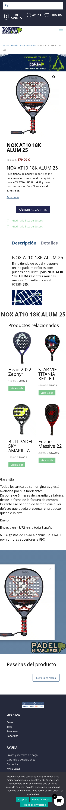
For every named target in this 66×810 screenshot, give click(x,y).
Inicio (6, 45)
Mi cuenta (16, 16)
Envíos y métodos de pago (22, 755)
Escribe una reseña (46, 677)
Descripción (24, 243)
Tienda (14, 45)
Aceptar (22, 799)
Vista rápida (17, 388)
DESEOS (57, 15)
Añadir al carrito (33, 210)
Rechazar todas (41, 799)
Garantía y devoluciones (21, 759)
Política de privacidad (34, 804)
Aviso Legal (13, 768)
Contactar (12, 764)
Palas (22, 45)
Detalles (49, 243)
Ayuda (36, 15)
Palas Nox (32, 45)
